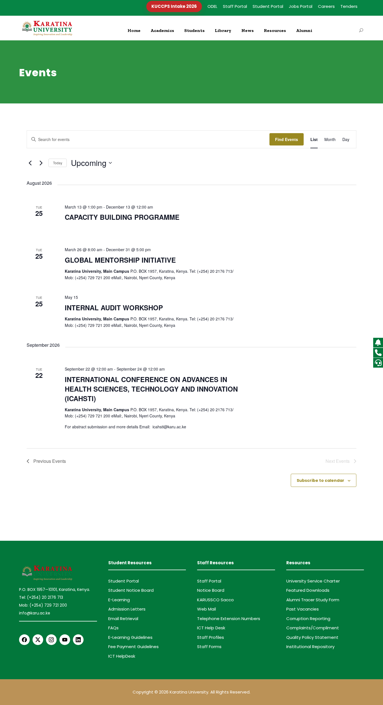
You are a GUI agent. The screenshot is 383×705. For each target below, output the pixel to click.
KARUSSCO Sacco (215, 600)
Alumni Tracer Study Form (312, 600)
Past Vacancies (302, 609)
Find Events (286, 139)
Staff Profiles (210, 637)
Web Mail (206, 609)
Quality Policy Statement (312, 637)
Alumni (304, 30)
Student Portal (268, 6)
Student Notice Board (131, 590)
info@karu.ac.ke (34, 613)
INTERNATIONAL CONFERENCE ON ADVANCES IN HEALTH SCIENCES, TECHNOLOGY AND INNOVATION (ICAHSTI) (151, 389)
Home (134, 30)
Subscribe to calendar (320, 480)
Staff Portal (235, 6)
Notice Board (210, 590)
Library (223, 30)
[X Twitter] (38, 639)
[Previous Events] (30, 163)
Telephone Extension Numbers (228, 618)
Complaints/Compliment (312, 628)
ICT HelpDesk (121, 656)
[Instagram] (51, 639)
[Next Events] (41, 163)
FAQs (113, 628)
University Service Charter (313, 581)
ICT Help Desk (211, 628)
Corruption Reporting (308, 618)
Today (57, 162)
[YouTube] (64, 639)
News (247, 30)
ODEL (212, 6)
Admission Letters (127, 609)
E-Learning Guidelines (130, 637)
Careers (326, 6)
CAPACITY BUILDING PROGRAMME (122, 217)
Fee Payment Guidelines (133, 646)
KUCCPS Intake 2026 (174, 6)
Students (194, 30)
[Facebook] (24, 639)
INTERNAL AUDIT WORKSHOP (114, 307)
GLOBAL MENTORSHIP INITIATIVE (120, 260)
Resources (275, 30)
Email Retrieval (123, 618)
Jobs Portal (300, 6)
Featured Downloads (307, 590)
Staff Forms (209, 646)
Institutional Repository (310, 646)
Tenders (348, 6)
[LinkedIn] (78, 639)
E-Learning (119, 600)
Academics (162, 30)
